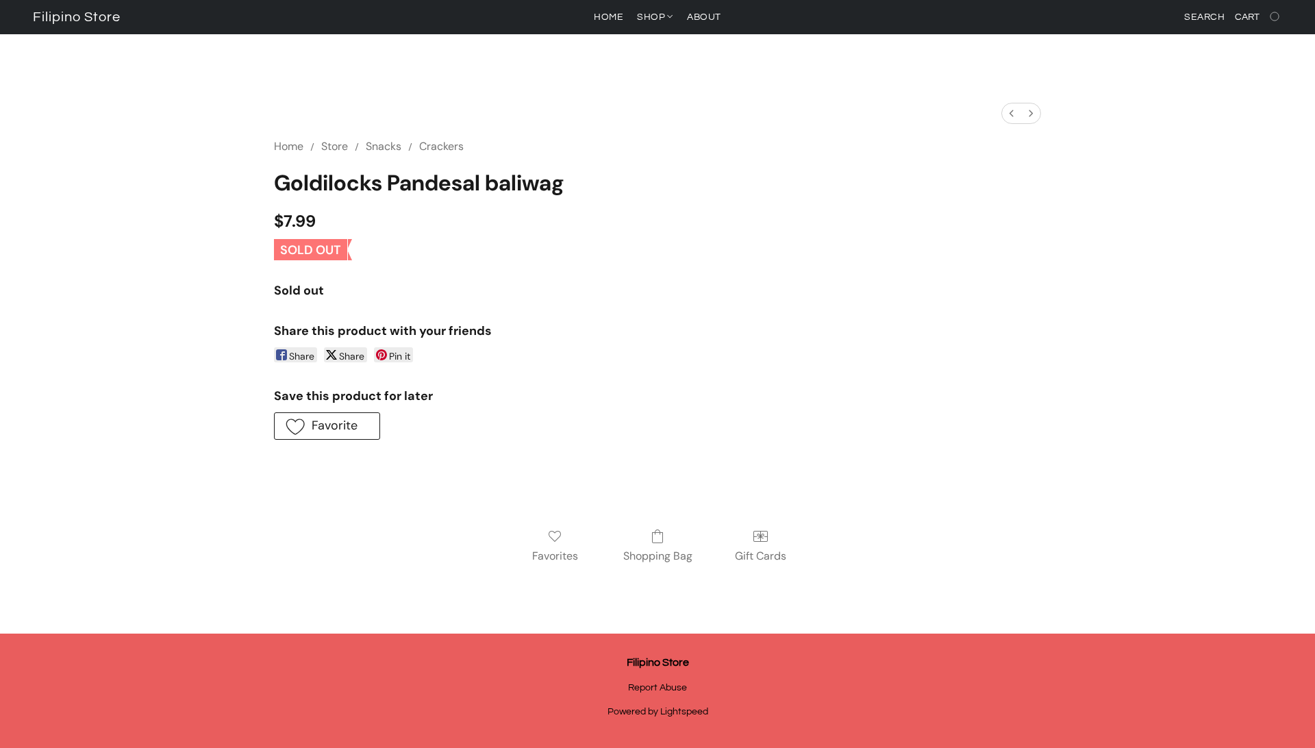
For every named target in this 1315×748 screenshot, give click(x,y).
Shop (652, 17)
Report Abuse (657, 688)
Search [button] (1204, 17)
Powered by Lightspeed (658, 711)
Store (334, 146)
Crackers (441, 146)
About (704, 17)
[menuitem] (1011, 113)
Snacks (383, 146)
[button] (77, 17)
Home (608, 17)
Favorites (555, 556)
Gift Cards (760, 556)
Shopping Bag (657, 556)
